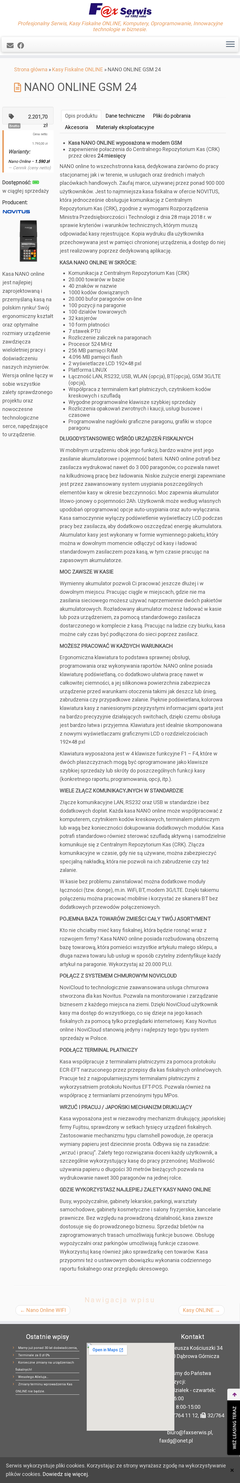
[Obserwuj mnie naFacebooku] (22, 46)
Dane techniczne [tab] (125, 116)
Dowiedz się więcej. (66, 1474)
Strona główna (30, 69)
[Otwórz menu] (230, 44)
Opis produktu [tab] (81, 116)
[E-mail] (12, 46)
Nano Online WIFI (43, 1310)
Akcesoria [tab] (76, 127)
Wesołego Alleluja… (33, 1377)
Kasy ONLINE (201, 1310)
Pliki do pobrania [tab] (172, 116)
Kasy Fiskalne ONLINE (77, 69)
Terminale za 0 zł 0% (34, 1355)
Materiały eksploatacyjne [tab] (125, 127)
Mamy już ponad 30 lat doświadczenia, (48, 1348)
